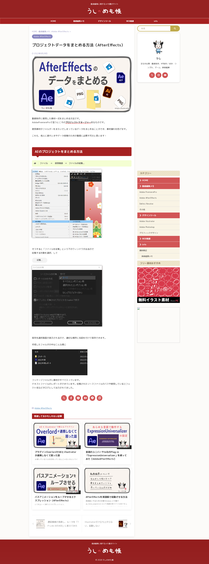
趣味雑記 (143, 250)
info (156, 21)
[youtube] (165, 75)
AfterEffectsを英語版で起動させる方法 (106, 497)
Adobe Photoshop (147, 227)
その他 (142, 209)
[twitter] (64, 398)
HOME (53, 21)
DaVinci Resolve (146, 203)
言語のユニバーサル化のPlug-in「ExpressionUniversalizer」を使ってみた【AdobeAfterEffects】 (106, 455)
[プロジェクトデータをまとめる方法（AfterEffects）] (85, 398)
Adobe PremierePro (148, 192)
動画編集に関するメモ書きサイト (104, 543)
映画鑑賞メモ (147, 256)
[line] (92, 398)
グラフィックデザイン (148, 233)
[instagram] (158, 75)
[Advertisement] (158, 126)
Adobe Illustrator (147, 221)
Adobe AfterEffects (43, 408)
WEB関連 (130, 21)
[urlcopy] (99, 398)
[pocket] (78, 398)
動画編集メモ (78, 21)
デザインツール (104, 21)
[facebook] (71, 398)
